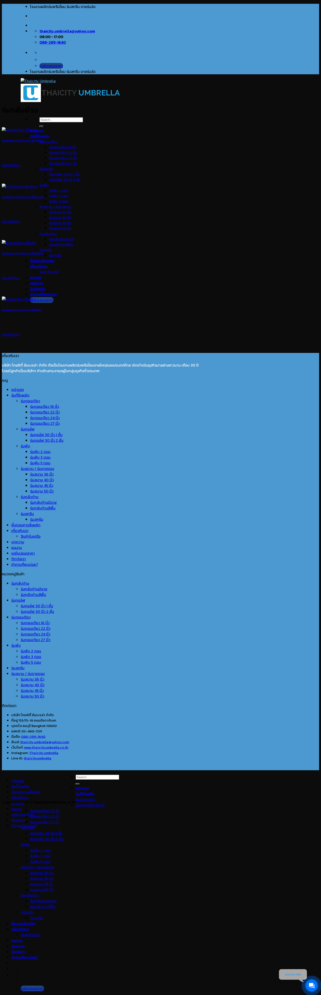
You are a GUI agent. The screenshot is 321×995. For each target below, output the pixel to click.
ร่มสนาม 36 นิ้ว (60, 212)
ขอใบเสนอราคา (23, 553)
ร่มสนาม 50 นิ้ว (60, 228)
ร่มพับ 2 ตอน (58, 190)
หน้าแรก (17, 389)
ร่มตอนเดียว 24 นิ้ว (63, 158)
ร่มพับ (43, 185)
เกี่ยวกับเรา (39, 266)
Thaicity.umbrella (43, 752)
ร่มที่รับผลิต (39, 136)
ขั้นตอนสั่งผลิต (42, 261)
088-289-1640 (33, 736)
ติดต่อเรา (37, 289)
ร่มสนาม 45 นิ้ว (60, 222)
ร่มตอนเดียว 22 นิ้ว (63, 152)
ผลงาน (35, 277)
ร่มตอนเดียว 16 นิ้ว (62, 147)
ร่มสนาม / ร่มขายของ (55, 206)
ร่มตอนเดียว (48, 141)
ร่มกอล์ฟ (46, 168)
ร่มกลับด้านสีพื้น (61, 244)
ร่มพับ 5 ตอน (58, 201)
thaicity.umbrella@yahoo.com (44, 742)
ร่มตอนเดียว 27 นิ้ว (63, 163)
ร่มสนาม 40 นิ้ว (60, 217)
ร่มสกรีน (45, 250)
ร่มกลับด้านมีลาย (61, 239)
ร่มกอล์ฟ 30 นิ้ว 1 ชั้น (64, 174)
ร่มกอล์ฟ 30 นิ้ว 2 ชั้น (64, 179)
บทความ (36, 283)
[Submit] (41, 126)
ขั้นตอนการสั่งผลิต (25, 525)
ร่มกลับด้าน (47, 233)
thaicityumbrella (37, 758)
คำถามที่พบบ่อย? (43, 294)
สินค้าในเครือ (49, 272)
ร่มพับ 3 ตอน (58, 195)
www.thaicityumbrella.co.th (46, 747)
